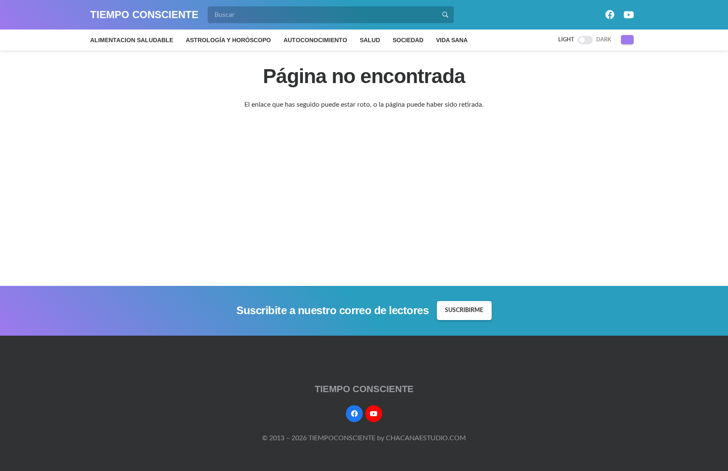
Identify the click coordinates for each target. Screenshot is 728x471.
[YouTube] (628, 14)
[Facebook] (610, 14)
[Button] (627, 39)
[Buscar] (445, 14)
